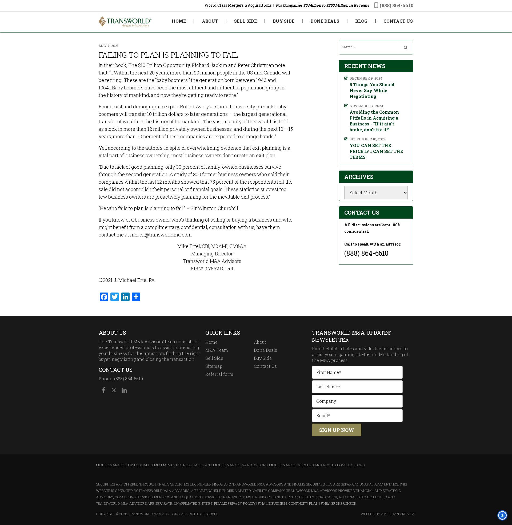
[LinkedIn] (124, 390)
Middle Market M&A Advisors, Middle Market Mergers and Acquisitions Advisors (289, 465)
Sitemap (213, 366)
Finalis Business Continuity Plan (288, 503)
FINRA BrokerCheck (339, 503)
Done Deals (265, 350)
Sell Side (214, 358)
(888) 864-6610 (396, 5)
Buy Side (263, 358)
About (260, 342)
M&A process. (334, 360)
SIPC (227, 484)
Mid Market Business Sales (179, 465)
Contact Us (265, 366)
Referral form (219, 374)
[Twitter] (113, 390)
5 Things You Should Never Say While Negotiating (372, 90)
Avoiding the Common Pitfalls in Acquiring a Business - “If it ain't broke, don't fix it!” (374, 120)
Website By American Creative (388, 513)
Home (211, 342)
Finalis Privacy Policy (234, 503)
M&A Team (216, 350)
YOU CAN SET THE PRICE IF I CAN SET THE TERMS (376, 151)
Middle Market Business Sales (124, 465)
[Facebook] (103, 390)
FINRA (217, 484)
